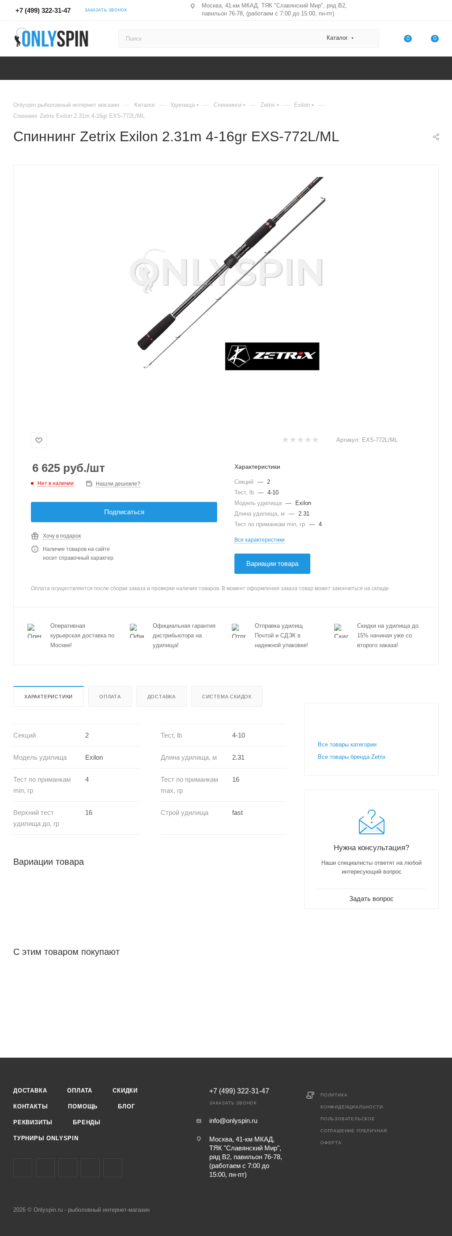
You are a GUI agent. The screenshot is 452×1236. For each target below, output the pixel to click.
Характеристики (48, 696)
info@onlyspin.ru (233, 1120)
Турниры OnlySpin (46, 1138)
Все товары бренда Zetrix (352, 757)
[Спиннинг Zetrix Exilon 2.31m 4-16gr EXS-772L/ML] (226, 276)
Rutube (112, 1167)
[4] (307, 440)
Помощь (83, 1106)
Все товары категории (347, 744)
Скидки (125, 1090)
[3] (300, 440)
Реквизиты (33, 1122)
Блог (126, 1106)
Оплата (110, 696)
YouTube (90, 1167)
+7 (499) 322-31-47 (43, 10)
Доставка (161, 696)
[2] (292, 440)
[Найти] (368, 38)
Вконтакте (22, 1167)
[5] (315, 440)
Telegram (67, 1167)
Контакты (30, 1106)
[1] (285, 440)
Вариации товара (272, 563)
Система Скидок (227, 696)
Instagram (45, 1167)
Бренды (87, 1122)
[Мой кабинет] (435, 11)
